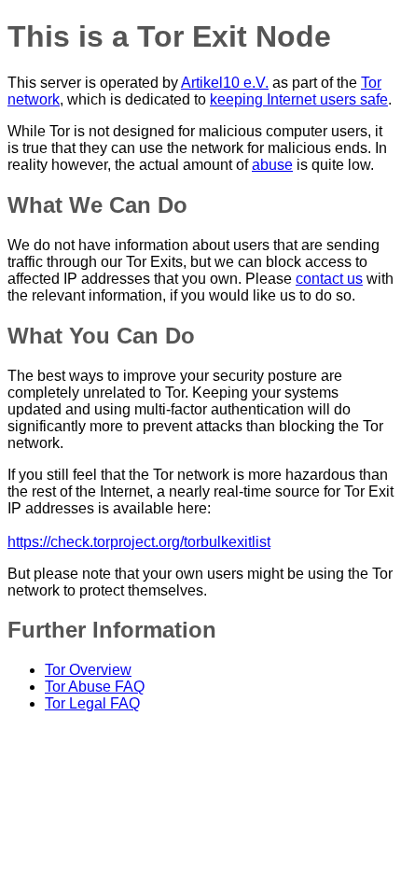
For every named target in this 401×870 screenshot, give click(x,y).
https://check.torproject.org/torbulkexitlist (138, 542)
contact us (329, 279)
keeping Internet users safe (299, 99)
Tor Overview (88, 670)
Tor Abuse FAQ (95, 687)
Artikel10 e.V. (225, 83)
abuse (272, 165)
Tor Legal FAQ (92, 703)
